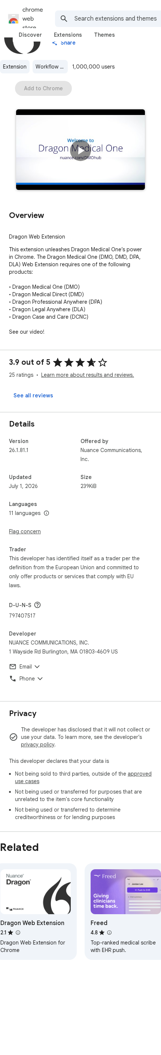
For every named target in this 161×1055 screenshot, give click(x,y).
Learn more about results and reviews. (87, 375)
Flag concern (25, 531)
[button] (80, 150)
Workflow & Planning (52, 66)
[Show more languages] (46, 513)
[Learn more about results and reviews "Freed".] (109, 933)
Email (25, 666)
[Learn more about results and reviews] (37, 605)
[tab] (30, 35)
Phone (27, 678)
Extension (15, 66)
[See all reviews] (33, 395)
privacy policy (37, 744)
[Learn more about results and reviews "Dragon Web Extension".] (18, 933)
